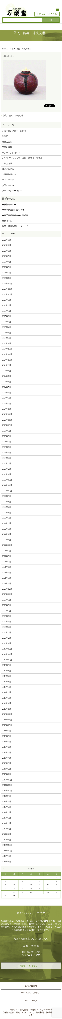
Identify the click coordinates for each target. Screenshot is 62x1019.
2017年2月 (6, 834)
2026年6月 (6, 251)
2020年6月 (6, 616)
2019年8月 (6, 671)
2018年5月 (6, 752)
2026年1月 (6, 278)
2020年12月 (7, 589)
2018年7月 (6, 741)
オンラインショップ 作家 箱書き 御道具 (22, 158)
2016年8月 (6, 861)
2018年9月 (6, 731)
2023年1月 (6, 474)
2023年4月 (6, 458)
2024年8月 (6, 371)
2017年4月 (6, 823)
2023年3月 (6, 463)
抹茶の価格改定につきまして (15, 226)
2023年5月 (6, 452)
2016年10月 (7, 851)
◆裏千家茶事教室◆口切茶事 (15, 215)
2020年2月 (6, 638)
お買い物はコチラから (47, 14)
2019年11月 (7, 654)
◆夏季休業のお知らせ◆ (13, 210)
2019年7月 (6, 676)
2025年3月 (6, 333)
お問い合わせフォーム (31, 966)
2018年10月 (7, 725)
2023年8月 (6, 436)
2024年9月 (6, 365)
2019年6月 (6, 682)
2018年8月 (6, 736)
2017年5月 (6, 818)
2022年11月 (7, 485)
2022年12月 (7, 480)
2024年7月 (6, 376)
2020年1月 (6, 643)
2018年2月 (6, 769)
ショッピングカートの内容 (14, 131)
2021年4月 (6, 572)
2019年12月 (7, 649)
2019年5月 (6, 687)
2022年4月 (6, 523)
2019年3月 (6, 698)
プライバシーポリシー (12, 191)
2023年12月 (7, 414)
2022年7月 (6, 507)
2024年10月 (7, 360)
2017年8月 (6, 801)
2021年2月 (6, 583)
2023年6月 (6, 447)
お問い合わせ (8, 185)
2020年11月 (7, 594)
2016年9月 (6, 856)
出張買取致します (10, 174)
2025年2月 (6, 338)
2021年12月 (7, 545)
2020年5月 (6, 621)
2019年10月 (7, 660)
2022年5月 (6, 518)
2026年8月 (6, 240)
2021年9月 (6, 551)
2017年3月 (6, 829)
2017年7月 (6, 807)
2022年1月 (6, 540)
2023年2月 (6, 469)
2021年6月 (6, 567)
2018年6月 (6, 747)
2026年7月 (6, 245)
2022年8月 (6, 502)
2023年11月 (7, 420)
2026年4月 (6, 262)
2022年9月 (6, 496)
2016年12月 (7, 845)
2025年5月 (6, 322)
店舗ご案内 (7, 142)
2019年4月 (6, 692)
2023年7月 (6, 442)
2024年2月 (6, 403)
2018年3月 (6, 763)
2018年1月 (6, 774)
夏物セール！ (8, 221)
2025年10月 (7, 294)
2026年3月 (6, 267)
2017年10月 (7, 790)
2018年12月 (7, 714)
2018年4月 (6, 758)
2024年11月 (7, 354)
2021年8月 (6, 556)
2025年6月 (6, 316)
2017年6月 (6, 812)
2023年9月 (6, 431)
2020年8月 (6, 605)
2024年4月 (6, 393)
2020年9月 (6, 600)
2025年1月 (6, 343)
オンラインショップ (11, 153)
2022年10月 (7, 491)
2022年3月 (6, 529)
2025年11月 (7, 289)
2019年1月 (6, 709)
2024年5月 (6, 387)
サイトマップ (8, 180)
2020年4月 (6, 627)
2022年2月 (6, 534)
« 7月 (4, 869)
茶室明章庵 (7, 147)
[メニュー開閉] (57, 9)
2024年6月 (6, 382)
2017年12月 (7, 780)
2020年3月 (6, 632)
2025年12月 (7, 283)
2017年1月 (6, 840)
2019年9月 (6, 665)
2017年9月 (6, 796)
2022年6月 (6, 513)
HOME (4, 49)
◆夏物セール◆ (9, 204)
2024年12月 (7, 349)
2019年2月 (6, 703)
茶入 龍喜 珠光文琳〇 (14, 115)
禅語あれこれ (8, 169)
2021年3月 (6, 578)
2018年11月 (7, 720)
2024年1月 (6, 409)
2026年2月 (6, 273)
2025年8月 (6, 305)
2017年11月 (7, 785)
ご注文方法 (7, 163)
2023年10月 (7, 425)
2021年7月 (6, 562)
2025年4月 (6, 327)
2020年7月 (6, 611)
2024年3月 (6, 398)
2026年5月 (6, 256)
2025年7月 (6, 311)
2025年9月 (6, 300)
